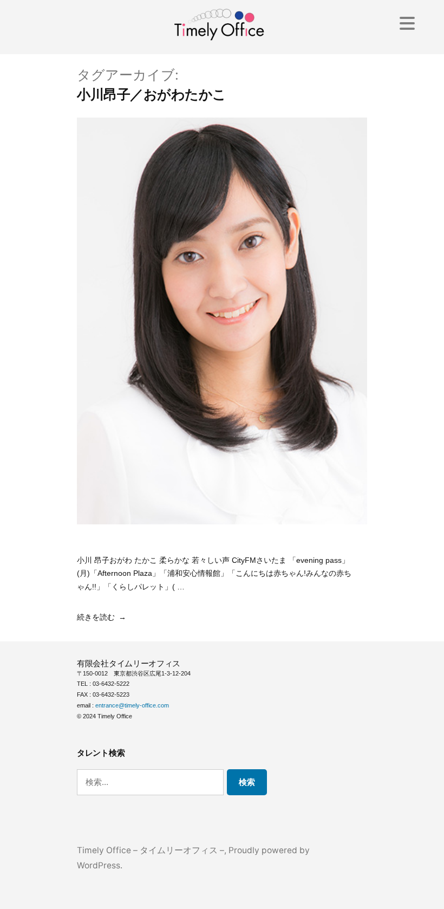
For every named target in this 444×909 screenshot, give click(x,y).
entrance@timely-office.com (132, 705)
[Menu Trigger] (407, 23)
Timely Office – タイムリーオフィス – (150, 850)
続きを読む (96, 617)
